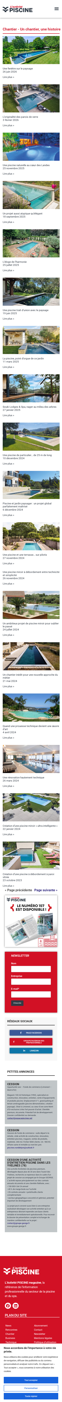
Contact (38, 1329)
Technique (10, 1342)
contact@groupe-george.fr (18, 1223)
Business (10, 1338)
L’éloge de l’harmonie (15, 261)
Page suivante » (45, 890)
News (8, 1325)
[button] (56, 8)
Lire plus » (8, 77)
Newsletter (39, 1334)
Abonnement (41, 1325)
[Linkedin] (15, 1306)
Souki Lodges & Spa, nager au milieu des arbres (29, 406)
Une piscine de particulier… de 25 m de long (27, 455)
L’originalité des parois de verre (20, 116)
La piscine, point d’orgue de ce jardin (23, 358)
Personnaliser (31, 1388)
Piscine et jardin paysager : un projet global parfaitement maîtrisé (27, 505)
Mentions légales (43, 1338)
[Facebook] (8, 1306)
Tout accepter (31, 1380)
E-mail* (15, 989)
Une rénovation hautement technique (23, 777)
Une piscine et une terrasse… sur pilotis (25, 554)
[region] (31, 1373)
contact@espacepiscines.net (19, 1118)
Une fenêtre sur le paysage (18, 68)
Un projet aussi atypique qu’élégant (22, 213)
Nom (13, 963)
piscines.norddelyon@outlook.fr (20, 1148)
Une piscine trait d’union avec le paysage (25, 310)
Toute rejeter (31, 1396)
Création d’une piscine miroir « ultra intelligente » (30, 825)
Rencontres (11, 1329)
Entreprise (16, 976)
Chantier (9, 1334)
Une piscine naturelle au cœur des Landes (26, 165)
